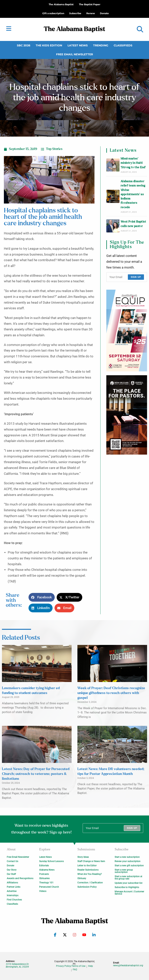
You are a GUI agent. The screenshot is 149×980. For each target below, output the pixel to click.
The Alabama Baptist (61, 4)
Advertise (11, 891)
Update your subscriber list (128, 883)
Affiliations (12, 882)
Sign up (136, 277)
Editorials (44, 865)
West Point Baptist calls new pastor (133, 223)
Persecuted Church (49, 887)
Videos (42, 891)
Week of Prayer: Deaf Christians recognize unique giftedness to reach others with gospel (111, 693)
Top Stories (54, 149)
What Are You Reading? (89, 874)
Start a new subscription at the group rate (128, 877)
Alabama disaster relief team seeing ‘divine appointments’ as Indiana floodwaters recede (133, 194)
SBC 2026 (23, 45)
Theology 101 (46, 882)
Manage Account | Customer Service (129, 892)
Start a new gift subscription (129, 865)
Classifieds (123, 45)
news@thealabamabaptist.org (128, 965)
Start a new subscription (127, 857)
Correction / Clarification (90, 882)
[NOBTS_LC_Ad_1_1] (126, 415)
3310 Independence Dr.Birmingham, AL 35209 (17, 965)
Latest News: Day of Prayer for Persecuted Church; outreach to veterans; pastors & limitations (35, 774)
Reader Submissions (88, 869)
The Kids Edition (49, 45)
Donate (10, 865)
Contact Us (12, 861)
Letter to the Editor (87, 865)
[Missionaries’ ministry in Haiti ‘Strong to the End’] (113, 165)
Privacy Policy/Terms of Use (70, 966)
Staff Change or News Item (91, 861)
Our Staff (11, 874)
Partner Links (13, 887)
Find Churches (14, 899)
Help (90, 966)
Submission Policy (87, 887)
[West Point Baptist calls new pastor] (113, 225)
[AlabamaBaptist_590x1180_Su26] (126, 330)
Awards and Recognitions (20, 878)
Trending (100, 45)
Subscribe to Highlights (127, 887)
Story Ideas (83, 857)
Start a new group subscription (124, 870)
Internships (12, 895)
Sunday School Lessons (51, 861)
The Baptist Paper (89, 4)
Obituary (81, 878)
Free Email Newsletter (74, 54)
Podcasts (44, 874)
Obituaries (44, 878)
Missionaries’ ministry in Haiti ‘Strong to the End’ (133, 163)
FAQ (75, 969)
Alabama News (47, 869)
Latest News (78, 45)
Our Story (11, 869)
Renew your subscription (127, 861)
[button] (140, 29)
